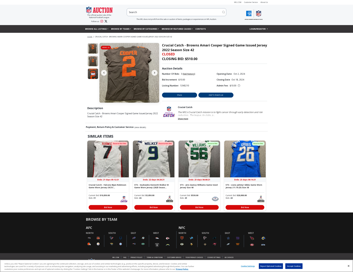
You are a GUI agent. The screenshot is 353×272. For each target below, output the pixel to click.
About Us (264, 2)
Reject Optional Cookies (270, 266)
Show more (183, 118)
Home (89, 37)
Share (179, 95)
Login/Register (258, 29)
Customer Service (251, 2)
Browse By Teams (120, 29)
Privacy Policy (136, 257)
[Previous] (104, 73)
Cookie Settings (213, 257)
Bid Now (108, 207)
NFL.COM (237, 2)
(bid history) (189, 73)
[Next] (154, 73)
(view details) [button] (140, 127)
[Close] (349, 266)
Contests (200, 29)
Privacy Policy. (182, 269)
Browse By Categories (145, 29)
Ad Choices (229, 257)
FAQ (124, 257)
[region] (176, 266)
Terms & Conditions (155, 257)
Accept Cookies (294, 266)
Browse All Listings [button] (96, 29)
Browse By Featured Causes (176, 29)
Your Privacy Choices (194, 257)
